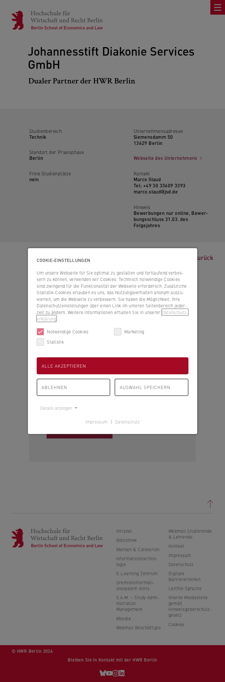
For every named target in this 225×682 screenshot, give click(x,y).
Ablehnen (54, 387)
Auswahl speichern (145, 387)
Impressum (96, 422)
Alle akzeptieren (64, 365)
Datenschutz (127, 422)
